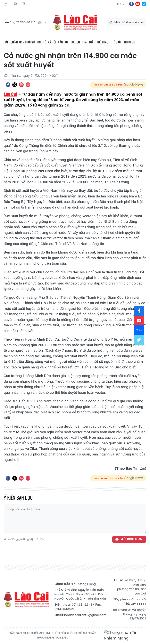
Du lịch (75, 42)
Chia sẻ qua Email (28, 84)
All (143, 42)
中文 (123, 4)
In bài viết (21, 84)
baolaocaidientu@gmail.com (85, 615)
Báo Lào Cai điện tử (75, 22)
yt (137, 4)
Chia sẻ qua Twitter (14, 84)
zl (144, 4)
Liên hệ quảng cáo (24, 4)
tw (139, 340)
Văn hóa (63, 42)
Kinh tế (41, 42)
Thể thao (102, 42)
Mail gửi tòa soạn (15, 4)
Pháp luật (88, 42)
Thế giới (115, 42)
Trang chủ (7, 42)
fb (131, 4)
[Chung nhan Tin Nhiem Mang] (125, 635)
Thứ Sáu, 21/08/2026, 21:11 (6, 4)
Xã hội (52, 42)
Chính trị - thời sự (23, 42)
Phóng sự (129, 42)
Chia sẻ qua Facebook (8, 84)
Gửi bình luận (131, 539)
